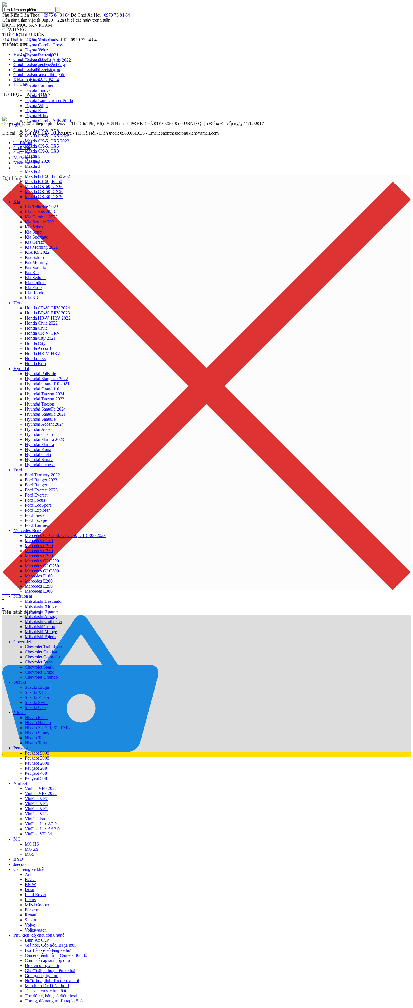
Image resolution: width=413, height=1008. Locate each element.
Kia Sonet (33, 232)
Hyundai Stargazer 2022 (46, 378)
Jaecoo (19, 864)
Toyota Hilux (36, 115)
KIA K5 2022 (37, 252)
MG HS (32, 844)
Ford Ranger (36, 485)
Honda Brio (35, 363)
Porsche (32, 909)
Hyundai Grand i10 (42, 388)
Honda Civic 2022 (41, 323)
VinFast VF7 (36, 798)
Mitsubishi (22, 596)
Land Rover (35, 894)
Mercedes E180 (39, 576)
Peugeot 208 (36, 768)
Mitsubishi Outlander (43, 621)
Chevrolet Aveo (39, 662)
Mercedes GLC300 (42, 570)
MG (17, 839)
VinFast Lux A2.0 (41, 823)
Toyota (19, 34)
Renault (31, 914)
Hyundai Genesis (40, 464)
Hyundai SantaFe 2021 (45, 414)
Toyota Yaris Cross (41, 39)
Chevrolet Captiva (41, 651)
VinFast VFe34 (38, 834)
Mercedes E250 (39, 586)
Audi (29, 874)
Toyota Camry (37, 80)
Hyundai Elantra (39, 444)
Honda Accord (38, 348)
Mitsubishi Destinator (44, 601)
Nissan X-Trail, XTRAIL (47, 727)
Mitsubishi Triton (40, 626)
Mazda (19, 125)
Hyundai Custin (39, 434)
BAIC (30, 879)
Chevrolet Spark (39, 667)
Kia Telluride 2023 (41, 206)
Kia (16, 201)
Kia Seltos (34, 227)
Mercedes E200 (39, 581)
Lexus (30, 899)
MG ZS (31, 849)
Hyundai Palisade (40, 373)
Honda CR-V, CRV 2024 (47, 307)
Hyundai (21, 368)
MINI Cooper (37, 904)
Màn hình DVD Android (47, 985)
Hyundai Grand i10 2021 (47, 383)
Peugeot (20, 748)
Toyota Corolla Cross (44, 44)
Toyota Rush (36, 110)
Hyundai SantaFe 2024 (45, 409)
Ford (17, 469)
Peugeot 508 (36, 778)
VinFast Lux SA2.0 (42, 828)
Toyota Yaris (36, 95)
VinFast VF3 (36, 813)
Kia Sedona (35, 277)
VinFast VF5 (36, 808)
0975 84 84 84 (56, 15)
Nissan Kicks (36, 717)
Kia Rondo (34, 292)
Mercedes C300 (39, 555)
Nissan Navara (38, 722)
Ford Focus (35, 500)
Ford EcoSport (38, 505)
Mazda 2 (32, 171)
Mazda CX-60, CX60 (44, 186)
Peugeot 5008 (37, 753)
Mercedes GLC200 (42, 560)
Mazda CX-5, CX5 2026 (47, 135)
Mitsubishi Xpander (42, 611)
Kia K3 (31, 297)
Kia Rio (32, 272)
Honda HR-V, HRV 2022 (48, 318)
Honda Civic (36, 328)
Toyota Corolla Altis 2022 (48, 60)
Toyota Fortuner (39, 85)
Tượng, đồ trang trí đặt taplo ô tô (54, 1000)
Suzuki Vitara (37, 697)
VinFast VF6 (36, 803)
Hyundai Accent (39, 429)
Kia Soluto (34, 257)
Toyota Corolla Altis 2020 (48, 120)
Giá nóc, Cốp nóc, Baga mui (50, 945)
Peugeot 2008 (37, 763)
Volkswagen (36, 930)
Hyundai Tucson (39, 404)
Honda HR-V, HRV (42, 353)
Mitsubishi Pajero (40, 636)
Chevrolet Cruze (39, 672)
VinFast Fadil (37, 818)
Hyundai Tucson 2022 (44, 399)
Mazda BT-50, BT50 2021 (48, 176)
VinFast (20, 783)
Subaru (31, 920)
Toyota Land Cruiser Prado (49, 100)
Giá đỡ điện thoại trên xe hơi (50, 970)
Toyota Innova (38, 90)
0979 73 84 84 (116, 15)
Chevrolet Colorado (42, 656)
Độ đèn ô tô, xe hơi (42, 965)
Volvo (30, 925)
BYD (18, 859)
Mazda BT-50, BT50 (43, 181)
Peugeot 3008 (37, 758)
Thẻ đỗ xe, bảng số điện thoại (51, 995)
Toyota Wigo (36, 105)
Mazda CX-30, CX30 (44, 196)
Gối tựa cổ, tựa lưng (43, 975)
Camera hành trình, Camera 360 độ (56, 955)
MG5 (29, 854)
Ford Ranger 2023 (41, 479)
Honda (19, 302)
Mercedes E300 (39, 591)
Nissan (19, 712)
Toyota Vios (35, 75)
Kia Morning (36, 262)
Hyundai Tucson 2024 (44, 393)
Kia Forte (33, 287)
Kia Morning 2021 (41, 247)
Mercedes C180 (39, 540)
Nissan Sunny (37, 732)
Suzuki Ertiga (37, 687)
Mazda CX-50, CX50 (44, 191)
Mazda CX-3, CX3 (42, 151)
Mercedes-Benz (27, 530)
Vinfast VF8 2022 (41, 793)
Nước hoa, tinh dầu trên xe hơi (52, 980)
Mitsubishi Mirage (41, 631)
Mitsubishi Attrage (41, 616)
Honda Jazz (35, 358)
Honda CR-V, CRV (42, 333)
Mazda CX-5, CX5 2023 (47, 141)
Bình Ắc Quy (37, 940)
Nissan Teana (37, 737)
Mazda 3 (32, 166)
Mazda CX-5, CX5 (42, 146)
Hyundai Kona (38, 449)
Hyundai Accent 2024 (44, 424)
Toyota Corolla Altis (43, 70)
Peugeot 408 (36, 773)
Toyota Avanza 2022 (43, 65)
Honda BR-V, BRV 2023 (47, 313)
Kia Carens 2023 (40, 211)
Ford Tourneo (37, 525)
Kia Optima (35, 282)
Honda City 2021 (40, 338)
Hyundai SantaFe (40, 419)
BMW (30, 884)
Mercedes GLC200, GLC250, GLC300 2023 (65, 535)
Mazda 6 (32, 156)
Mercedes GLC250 (42, 565)
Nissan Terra (36, 742)
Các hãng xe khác (29, 869)
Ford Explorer (37, 510)
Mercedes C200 (39, 545)
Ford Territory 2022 (42, 474)
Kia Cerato (34, 242)
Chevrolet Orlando (41, 677)
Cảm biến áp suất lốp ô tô (47, 960)
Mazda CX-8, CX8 (42, 130)
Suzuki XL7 (36, 692)
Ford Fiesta (35, 515)
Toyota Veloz (36, 49)
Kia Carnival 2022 (41, 216)
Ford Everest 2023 (41, 490)
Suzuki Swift (36, 702)
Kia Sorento (35, 267)
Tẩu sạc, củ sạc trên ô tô (46, 990)
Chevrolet (22, 641)
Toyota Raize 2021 (41, 55)
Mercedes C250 (39, 550)
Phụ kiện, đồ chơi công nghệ (38, 935)
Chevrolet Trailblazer (43, 646)
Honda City (35, 343)
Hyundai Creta (38, 454)
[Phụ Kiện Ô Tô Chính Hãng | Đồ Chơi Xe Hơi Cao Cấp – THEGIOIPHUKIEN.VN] (206, 4)
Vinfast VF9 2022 (41, 788)
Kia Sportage (36, 237)
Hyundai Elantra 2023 (44, 439)
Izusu (29, 889)
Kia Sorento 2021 (40, 221)
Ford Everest (36, 495)
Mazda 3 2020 (37, 161)
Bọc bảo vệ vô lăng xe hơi (48, 950)
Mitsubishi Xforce (41, 606)
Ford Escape (36, 520)
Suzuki (19, 682)
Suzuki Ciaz (35, 707)
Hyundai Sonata (39, 459)
